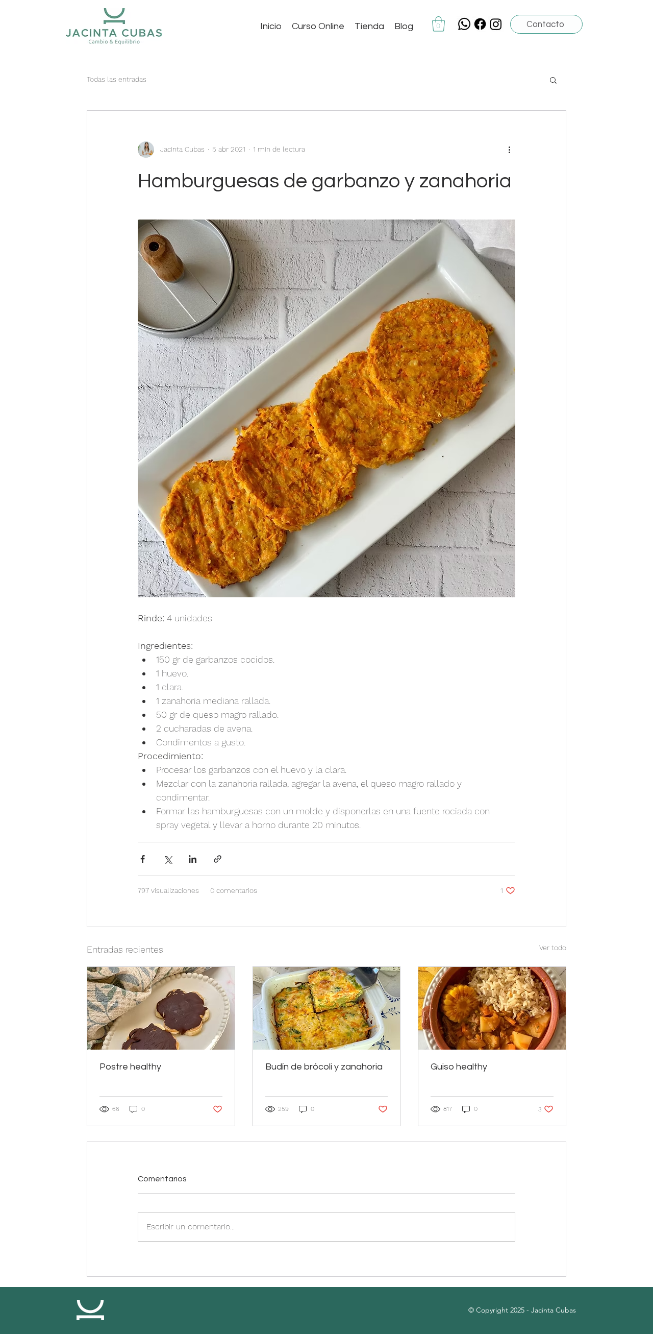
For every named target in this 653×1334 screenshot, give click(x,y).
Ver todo (552, 947)
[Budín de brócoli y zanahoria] (326, 1008)
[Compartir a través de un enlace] (217, 859)
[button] (438, 24)
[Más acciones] (509, 149)
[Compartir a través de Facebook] (142, 859)
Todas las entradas (116, 79)
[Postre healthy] (161, 1008)
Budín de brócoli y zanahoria (324, 1067)
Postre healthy (130, 1067)
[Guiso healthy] (492, 1008)
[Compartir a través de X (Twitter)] (167, 859)
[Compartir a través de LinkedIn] (192, 859)
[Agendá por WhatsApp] (464, 24)
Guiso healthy (459, 1067)
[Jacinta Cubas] (480, 24)
